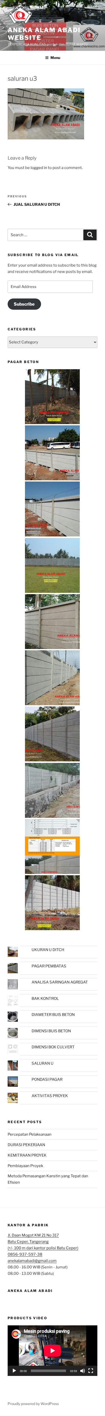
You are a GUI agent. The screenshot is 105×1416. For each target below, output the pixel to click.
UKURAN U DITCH (48, 949)
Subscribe (24, 304)
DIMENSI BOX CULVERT (53, 1047)
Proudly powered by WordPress (33, 1403)
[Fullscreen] (90, 1370)
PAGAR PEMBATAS (49, 966)
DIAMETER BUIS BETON (53, 1014)
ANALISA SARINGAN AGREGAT (60, 982)
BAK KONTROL (45, 998)
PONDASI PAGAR (47, 1079)
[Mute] (82, 1370)
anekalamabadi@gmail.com (32, 1260)
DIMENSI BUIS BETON (51, 1031)
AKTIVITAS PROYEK (50, 1096)
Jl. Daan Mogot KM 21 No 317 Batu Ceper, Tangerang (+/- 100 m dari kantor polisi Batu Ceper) (43, 1241)
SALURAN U (43, 1063)
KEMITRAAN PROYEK (27, 1155)
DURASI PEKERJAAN (26, 1145)
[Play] (14, 1370)
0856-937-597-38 (25, 1254)
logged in (39, 167)
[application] (52, 1350)
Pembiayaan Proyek (25, 1165)
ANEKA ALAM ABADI (30, 1291)
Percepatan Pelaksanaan (29, 1134)
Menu (55, 57)
